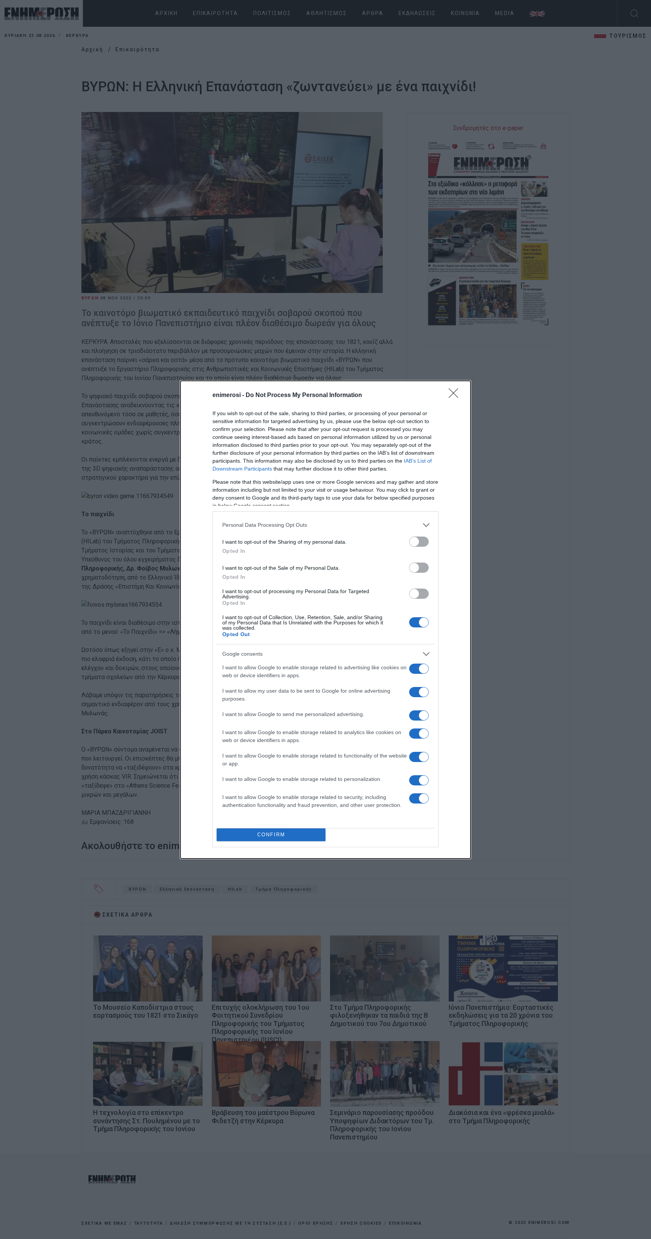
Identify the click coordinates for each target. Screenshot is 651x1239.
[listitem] (325, 525)
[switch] (419, 542)
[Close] (456, 395)
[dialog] (325, 620)
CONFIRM (271, 834)
